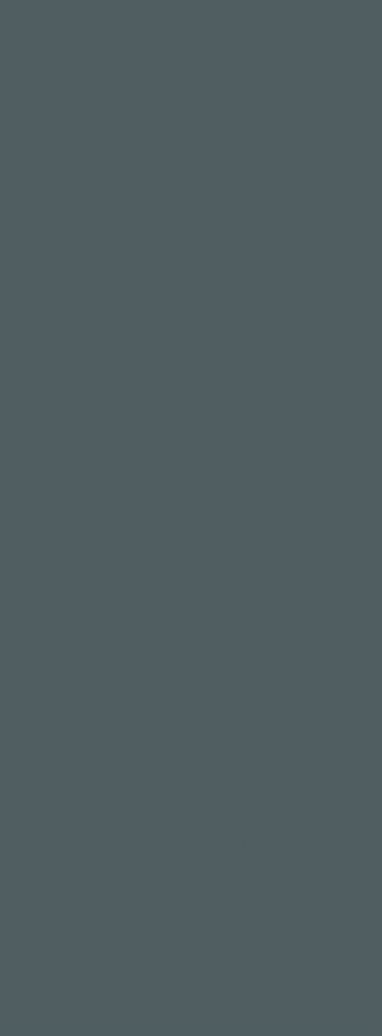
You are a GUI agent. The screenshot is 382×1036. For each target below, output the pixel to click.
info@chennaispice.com (91, 1030)
